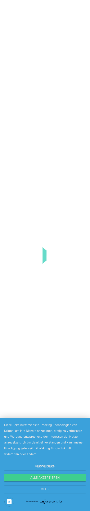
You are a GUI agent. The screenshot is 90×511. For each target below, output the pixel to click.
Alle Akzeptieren (45, 478)
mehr (45, 489)
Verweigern (45, 466)
